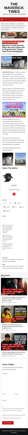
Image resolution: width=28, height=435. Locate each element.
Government (14, 289)
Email (16, 394)
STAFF (4, 54)
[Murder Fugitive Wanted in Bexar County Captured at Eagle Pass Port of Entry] (14, 341)
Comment (5, 373)
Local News (9, 291)
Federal (4, 346)
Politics (8, 293)
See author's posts (14, 189)
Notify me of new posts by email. (12, 418)
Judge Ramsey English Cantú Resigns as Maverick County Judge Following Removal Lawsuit (14, 299)
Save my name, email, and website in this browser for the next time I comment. (13, 409)
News (4, 293)
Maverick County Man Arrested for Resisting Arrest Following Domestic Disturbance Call (7, 246)
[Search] (26, 19)
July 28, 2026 (10, 330)
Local (4, 291)
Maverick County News (8, 43)
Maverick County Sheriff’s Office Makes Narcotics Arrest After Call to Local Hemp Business (7, 238)
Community (5, 344)
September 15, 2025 (12, 54)
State (4, 348)
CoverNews (22, 430)
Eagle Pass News (6, 41)
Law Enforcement (20, 41)
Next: (13, 266)
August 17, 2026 (11, 302)
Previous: (12, 259)
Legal (20, 289)
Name (4, 394)
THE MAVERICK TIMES (14, 8)
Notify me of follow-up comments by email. (13, 415)
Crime (13, 41)
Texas (15, 43)
